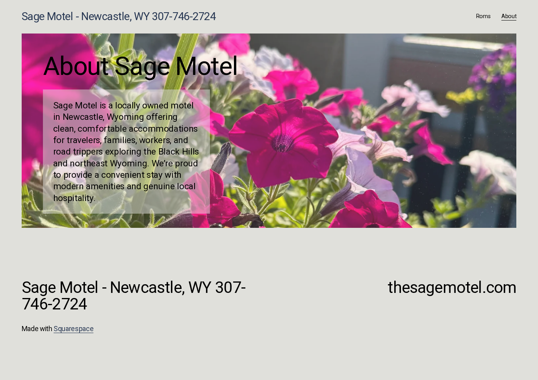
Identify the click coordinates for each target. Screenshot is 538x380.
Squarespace (73, 329)
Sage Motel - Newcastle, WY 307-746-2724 (119, 16)
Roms (483, 16)
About (509, 16)
